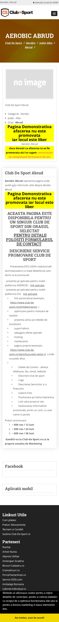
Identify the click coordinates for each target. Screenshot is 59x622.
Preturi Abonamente (13, 524)
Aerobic (31, 43)
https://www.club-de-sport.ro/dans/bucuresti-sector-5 (27, 352)
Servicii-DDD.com (12, 579)
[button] (54, 13)
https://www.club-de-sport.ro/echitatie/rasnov (23, 304)
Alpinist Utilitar (10, 556)
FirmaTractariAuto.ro (14, 574)
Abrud (29, 47)
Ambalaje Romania (13, 584)
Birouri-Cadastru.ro (13, 565)
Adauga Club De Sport (46, 2)
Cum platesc (9, 520)
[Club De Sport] (21, 12)
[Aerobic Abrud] (29, 84)
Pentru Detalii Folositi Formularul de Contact (29, 239)
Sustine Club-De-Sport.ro (16, 533)
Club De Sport (13, 43)
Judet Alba (45, 43)
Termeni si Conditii (12, 529)
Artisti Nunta (9, 551)
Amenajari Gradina (13, 560)
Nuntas (6, 547)
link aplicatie (37, 285)
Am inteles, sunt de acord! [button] (29, 617)
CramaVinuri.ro (11, 570)
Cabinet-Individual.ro (14, 588)
